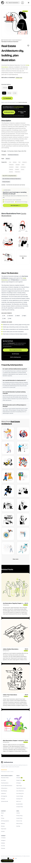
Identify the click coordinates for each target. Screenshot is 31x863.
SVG (4, 87)
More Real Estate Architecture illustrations (12, 178)
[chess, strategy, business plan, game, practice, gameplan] (23, 433)
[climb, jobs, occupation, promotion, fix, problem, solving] (7, 226)
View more (15, 559)
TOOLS (17, 775)
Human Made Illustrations (6, 785)
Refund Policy (19, 823)
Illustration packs (7, 39)
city (10, 162)
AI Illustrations (4, 788)
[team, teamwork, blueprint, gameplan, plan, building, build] (8, 505)
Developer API (19, 798)
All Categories (4, 796)
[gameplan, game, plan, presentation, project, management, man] (8, 548)
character (17, 169)
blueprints (24, 162)
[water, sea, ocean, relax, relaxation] (7, 242)
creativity (11, 169)
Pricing (2, 818)
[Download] (11, 437)
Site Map (18, 826)
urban (23, 164)
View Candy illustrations (15, 350)
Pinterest (3, 848)
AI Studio (19, 777)
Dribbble (3, 843)
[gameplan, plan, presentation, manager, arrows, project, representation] (23, 534)
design (17, 167)
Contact (3, 831)
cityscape (17, 164)
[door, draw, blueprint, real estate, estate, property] (8, 433)
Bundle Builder (19, 804)
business (11, 171)
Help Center (3, 828)
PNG (10, 87)
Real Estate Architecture (13, 154)
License (18, 813)
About (2, 813)
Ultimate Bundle (4, 801)
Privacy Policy (19, 815)
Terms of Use (19, 820)
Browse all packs (6, 181)
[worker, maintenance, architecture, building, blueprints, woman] (23, 519)
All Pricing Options (5, 820)
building (14, 162)
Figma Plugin (19, 785)
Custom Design (19, 796)
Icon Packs (3, 780)
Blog (2, 815)
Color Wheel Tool (20, 790)
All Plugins (18, 782)
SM (4, 93)
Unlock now (19, 77)
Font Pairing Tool (20, 793)
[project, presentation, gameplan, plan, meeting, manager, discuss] (23, 491)
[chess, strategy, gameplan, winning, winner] (8, 462)
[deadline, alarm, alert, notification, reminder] (23, 242)
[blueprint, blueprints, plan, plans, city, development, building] (23, 476)
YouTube (3, 845)
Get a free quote (15, 205)
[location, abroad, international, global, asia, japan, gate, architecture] (8, 519)
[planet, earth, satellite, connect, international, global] (8, 534)
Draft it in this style (23, 102)
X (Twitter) (3, 837)
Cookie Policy (19, 818)
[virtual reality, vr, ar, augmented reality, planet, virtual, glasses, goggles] (23, 548)
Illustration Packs (5, 777)
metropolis (11, 164)
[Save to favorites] (28, 45)
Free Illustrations (4, 782)
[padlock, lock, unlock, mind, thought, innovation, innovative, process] (23, 226)
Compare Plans (19, 806)
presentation (17, 171)
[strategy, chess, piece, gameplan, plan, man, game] (8, 476)
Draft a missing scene (15, 357)
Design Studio (20, 780)
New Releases (4, 790)
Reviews (3, 826)
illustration (11, 167)
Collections (3, 793)
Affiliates (3, 823)
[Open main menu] (28, 2)
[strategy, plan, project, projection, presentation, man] (23, 448)
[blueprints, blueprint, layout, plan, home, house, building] (8, 448)
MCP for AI (18, 801)
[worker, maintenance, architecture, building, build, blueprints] (23, 505)
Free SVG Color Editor (21, 788)
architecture (23, 167)
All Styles (3, 798)
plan (19, 162)
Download (8, 98)
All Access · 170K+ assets (22, 112)
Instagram (3, 840)
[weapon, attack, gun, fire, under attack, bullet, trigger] (7, 257)
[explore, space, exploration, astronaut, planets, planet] (23, 462)
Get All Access (15, 353)
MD (9, 93)
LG (14, 93)
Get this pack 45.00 (9, 112)
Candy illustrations (16, 39)
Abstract (8, 158)
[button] (22, 2)
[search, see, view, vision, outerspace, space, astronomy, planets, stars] (8, 491)
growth (22, 169)
